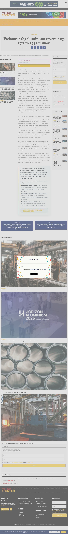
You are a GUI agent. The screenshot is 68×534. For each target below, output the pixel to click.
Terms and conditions (34, 269)
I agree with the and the (34, 270)
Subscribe (34, 274)
